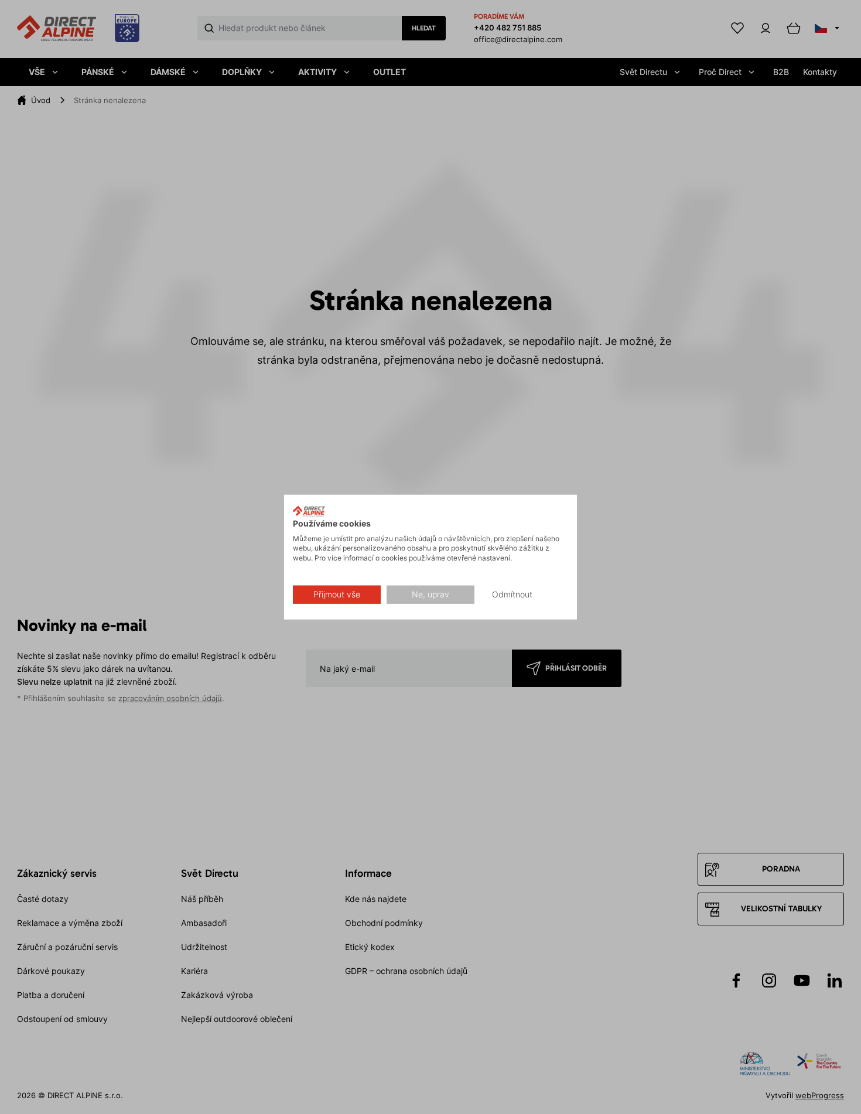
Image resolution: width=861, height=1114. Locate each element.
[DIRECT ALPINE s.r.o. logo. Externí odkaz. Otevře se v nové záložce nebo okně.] (309, 511)
